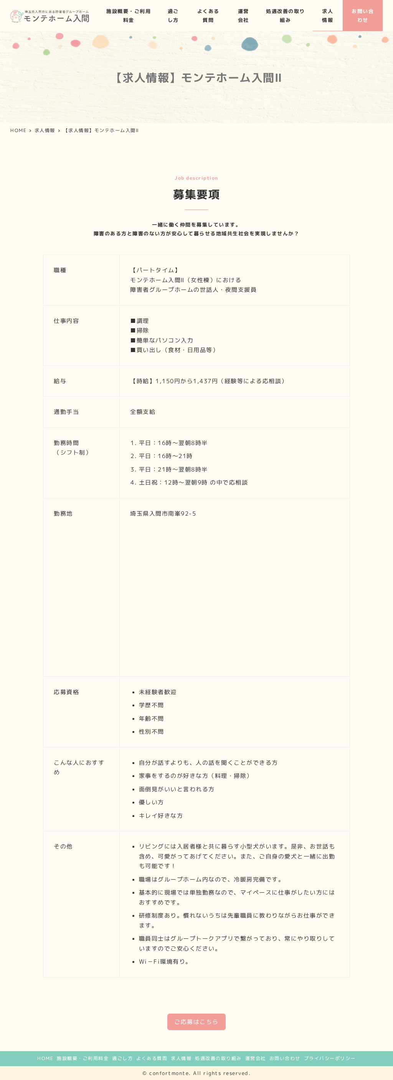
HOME (45, 1058)
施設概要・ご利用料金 (83, 1058)
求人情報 (181, 1058)
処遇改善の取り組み (218, 1058)
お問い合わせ (285, 1058)
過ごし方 (122, 1058)
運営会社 (255, 1058)
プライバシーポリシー (330, 1058)
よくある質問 (151, 1058)
